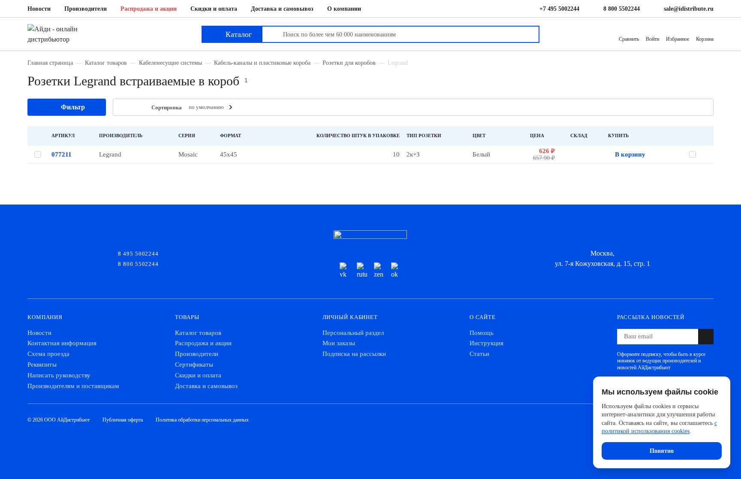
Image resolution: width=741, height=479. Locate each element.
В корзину (630, 154)
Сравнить (629, 39)
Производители (85, 9)
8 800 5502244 (621, 9)
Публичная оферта (122, 420)
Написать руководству (58, 375)
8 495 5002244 (138, 253)
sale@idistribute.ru (689, 9)
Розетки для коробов (349, 62)
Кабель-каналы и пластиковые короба (262, 62)
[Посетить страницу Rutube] (362, 271)
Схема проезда (48, 353)
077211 (61, 154)
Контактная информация (61, 343)
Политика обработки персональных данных (202, 420)
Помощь (482, 332)
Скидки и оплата (213, 9)
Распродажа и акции (148, 9)
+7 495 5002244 (559, 9)
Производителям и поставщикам (73, 386)
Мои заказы (338, 343)
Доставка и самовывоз (282, 9)
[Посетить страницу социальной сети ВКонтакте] (345, 271)
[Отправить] (706, 336)
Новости (39, 9)
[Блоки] (138, 107)
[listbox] (211, 107)
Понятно (662, 451)
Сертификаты (194, 364)
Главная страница (50, 62)
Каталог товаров (106, 62)
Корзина (705, 39)
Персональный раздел (353, 332)
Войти (652, 39)
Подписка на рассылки (354, 353)
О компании (344, 9)
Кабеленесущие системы (170, 62)
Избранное (677, 39)
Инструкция (486, 343)
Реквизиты (42, 364)
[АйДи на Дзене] (379, 271)
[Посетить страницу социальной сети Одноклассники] (396, 271)
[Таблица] (124, 107)
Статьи (479, 353)
